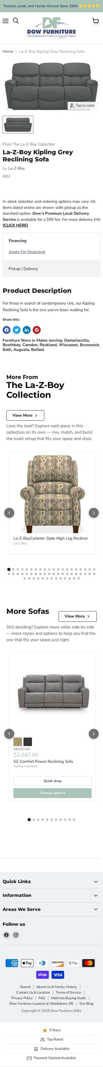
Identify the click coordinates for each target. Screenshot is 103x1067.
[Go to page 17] (80, 569)
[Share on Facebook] (7, 330)
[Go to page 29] (45, 574)
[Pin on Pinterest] (37, 330)
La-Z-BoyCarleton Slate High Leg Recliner (50, 538)
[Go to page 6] (31, 569)
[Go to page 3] (18, 569)
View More (22, 415)
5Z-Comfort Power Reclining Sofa (43, 761)
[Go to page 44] (38, 578)
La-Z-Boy (16, 168)
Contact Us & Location (33, 992)
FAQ (42, 998)
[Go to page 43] (33, 578)
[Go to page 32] (58, 574)
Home (8, 51)
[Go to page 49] (60, 578)
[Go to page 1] (9, 569)
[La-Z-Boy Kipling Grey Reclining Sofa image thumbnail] (18, 124)
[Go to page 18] (85, 569)
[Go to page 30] (49, 574)
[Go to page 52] (74, 578)
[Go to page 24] (22, 574)
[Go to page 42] (29, 578)
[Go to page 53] (78, 578)
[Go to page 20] (94, 569)
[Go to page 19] (89, 569)
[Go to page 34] (67, 574)
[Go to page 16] (76, 569)
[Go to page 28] (40, 574)
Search (25, 987)
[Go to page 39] (89, 574)
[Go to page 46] (47, 578)
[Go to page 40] (94, 574)
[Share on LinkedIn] (27, 330)
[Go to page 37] (80, 574)
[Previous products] (9, 513)
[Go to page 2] (13, 569)
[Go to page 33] (63, 574)
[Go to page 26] (31, 574)
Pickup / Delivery (23, 268)
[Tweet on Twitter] (17, 330)
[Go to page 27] (36, 574)
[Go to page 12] (58, 569)
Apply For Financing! (27, 251)
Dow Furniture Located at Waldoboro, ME (42, 1003)
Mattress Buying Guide (68, 998)
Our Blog (86, 1003)
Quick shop (53, 781)
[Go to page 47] (51, 578)
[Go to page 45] (42, 578)
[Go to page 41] (25, 578)
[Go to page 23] (18, 574)
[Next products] (94, 513)
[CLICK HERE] (15, 225)
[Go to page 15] (72, 569)
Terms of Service (68, 992)
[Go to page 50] (65, 578)
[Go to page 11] (54, 569)
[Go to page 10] (49, 569)
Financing (17, 240)
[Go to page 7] (36, 569)
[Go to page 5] (27, 569)
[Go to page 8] (40, 569)
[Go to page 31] (54, 574)
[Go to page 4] (22, 569)
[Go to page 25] (27, 574)
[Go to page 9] (45, 569)
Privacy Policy (22, 998)
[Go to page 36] (76, 574)
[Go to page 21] (9, 574)
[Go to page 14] (67, 569)
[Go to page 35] (72, 574)
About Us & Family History (56, 987)
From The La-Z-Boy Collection (29, 144)
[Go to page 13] (63, 569)
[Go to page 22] (13, 574)
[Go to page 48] (56, 578)
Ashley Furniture (25, 766)
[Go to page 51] (69, 578)
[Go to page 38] (85, 574)
